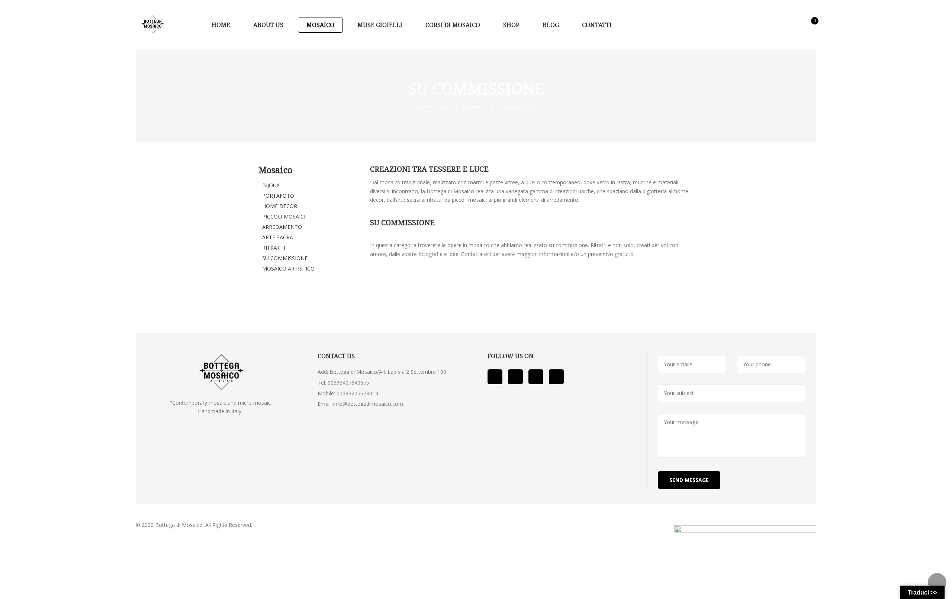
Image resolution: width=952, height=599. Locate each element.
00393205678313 (357, 393)
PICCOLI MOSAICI (283, 216)
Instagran (556, 376)
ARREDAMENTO (282, 226)
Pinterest (535, 376)
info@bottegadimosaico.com (368, 403)
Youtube (515, 376)
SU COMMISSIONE (285, 258)
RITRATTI (273, 247)
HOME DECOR (279, 206)
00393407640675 (348, 382)
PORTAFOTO (278, 195)
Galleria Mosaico (461, 107)
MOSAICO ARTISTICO (288, 268)
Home (423, 107)
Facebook (495, 376)
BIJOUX (271, 185)
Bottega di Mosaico (179, 524)
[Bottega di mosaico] (152, 24)
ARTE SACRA (277, 237)
